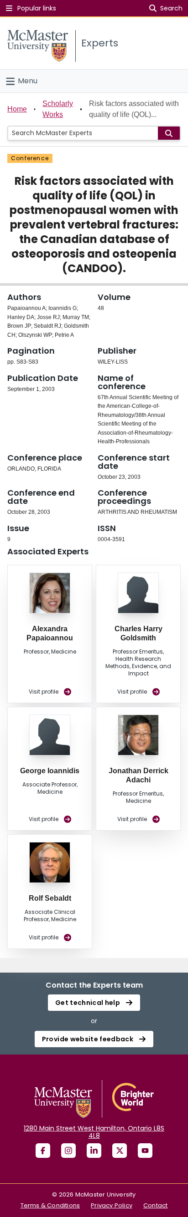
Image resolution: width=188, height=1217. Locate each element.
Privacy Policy (111, 1205)
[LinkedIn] (94, 1150)
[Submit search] (169, 133)
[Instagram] (68, 1150)
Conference (30, 158)
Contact (155, 1205)
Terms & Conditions (50, 1205)
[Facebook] (43, 1150)
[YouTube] (145, 1150)
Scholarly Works (57, 109)
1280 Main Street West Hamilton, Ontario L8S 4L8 (94, 1132)
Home (17, 109)
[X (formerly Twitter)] (119, 1150)
